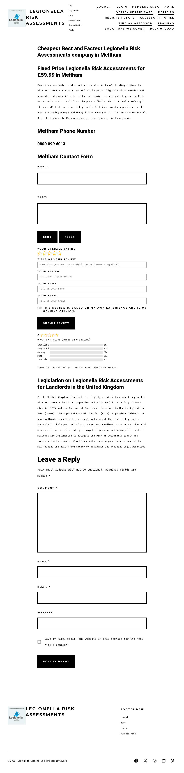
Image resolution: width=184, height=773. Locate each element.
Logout (104, 6)
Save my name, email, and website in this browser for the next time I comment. (94, 642)
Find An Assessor (135, 23)
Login (121, 6)
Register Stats (120, 17)
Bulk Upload (162, 28)
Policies (166, 12)
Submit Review (56, 323)
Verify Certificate (134, 12)
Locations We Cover (125, 28)
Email (43, 587)
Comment (47, 488)
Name (43, 561)
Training (166, 23)
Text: (42, 197)
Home (169, 6)
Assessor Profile (157, 17)
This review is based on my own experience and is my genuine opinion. (95, 309)
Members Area (145, 6)
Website (45, 612)
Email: (43, 166)
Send (47, 237)
